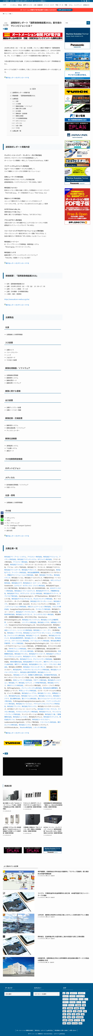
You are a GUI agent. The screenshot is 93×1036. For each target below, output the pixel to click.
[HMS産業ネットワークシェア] (53, 745)
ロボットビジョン (21, 121)
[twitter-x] (82, 1)
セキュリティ (73, 999)
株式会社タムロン (13, 651)
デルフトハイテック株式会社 (42, 659)
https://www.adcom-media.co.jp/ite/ (16, 299)
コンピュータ (80, 996)
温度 (64, 1017)
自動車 (65, 1020)
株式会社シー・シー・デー (42, 630)
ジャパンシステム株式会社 (16, 635)
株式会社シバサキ (43, 622)
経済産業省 (80, 1017)
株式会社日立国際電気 (50, 688)
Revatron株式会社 (26, 727)
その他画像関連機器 (21, 118)
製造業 (70, 1020)
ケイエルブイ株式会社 (43, 609)
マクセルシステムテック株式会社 (27, 711)
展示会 (80, 1011)
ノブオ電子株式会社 (39, 683)
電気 (80, 1023)
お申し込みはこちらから (64, 10)
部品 (69, 1023)
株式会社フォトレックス (29, 696)
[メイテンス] (77, 103)
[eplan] (13, 852)
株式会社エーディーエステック (24, 591)
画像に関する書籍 (21, 108)
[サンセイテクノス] (77, 79)
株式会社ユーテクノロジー (41, 719)
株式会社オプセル (13, 593)
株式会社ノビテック (25, 683)
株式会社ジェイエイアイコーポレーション (37, 633)
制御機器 (70, 1008)
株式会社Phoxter (14, 696)
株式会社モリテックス (51, 717)
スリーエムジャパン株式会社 (39, 641)
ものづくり (73, 993)
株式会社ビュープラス (29, 693)
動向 (64, 1011)
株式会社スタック (30, 638)
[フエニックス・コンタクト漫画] (77, 148)
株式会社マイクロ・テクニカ (47, 709)
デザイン (65, 1002)
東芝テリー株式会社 (21, 664)
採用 (85, 1011)
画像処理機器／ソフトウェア (24, 106)
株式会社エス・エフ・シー (32, 583)
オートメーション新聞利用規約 (25, 1030)
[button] (2, 512)
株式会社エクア (17, 583)
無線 (69, 1017)
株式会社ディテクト (29, 656)
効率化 (82, 1008)
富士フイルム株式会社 (29, 698)
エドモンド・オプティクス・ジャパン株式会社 (29, 585)
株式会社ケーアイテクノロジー (26, 612)
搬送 (69, 1014)
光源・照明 (19, 126)
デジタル (72, 1002)
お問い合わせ (72, 1030)
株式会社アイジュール (50, 557)
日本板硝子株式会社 (50, 675)
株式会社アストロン (16, 564)
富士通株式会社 (15, 698)
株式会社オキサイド (42, 591)
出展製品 (15, 98)
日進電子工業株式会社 (35, 675)
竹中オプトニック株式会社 (17, 648)
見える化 (77, 1020)
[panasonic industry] (77, 48)
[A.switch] (77, 175)
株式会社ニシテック (19, 675)
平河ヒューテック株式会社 (27, 690)
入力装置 (18, 104)
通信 (64, 1023)
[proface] (77, 61)
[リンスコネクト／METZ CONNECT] (77, 112)
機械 (78, 1014)
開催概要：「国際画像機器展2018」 (24, 95)
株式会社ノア (13, 683)
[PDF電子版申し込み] (32, 39)
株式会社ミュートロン (20, 717)
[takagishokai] (77, 166)
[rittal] (77, 88)
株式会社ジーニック (32, 635)
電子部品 (74, 1023)
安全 (74, 1011)
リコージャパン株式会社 (48, 722)
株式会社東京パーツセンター (32, 662)
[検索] (89, 1)
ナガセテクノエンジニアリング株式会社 (36, 669)
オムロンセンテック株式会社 (42, 599)
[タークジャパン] (13, 744)
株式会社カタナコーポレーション (41, 601)
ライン (65, 1005)
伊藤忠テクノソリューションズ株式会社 (20, 575)
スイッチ (65, 999)
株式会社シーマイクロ (14, 633)
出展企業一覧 (16, 131)
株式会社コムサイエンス (24, 614)
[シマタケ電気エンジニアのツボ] (77, 70)
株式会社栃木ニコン (35, 664)
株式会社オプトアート (51, 593)
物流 (73, 1017)
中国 (84, 1005)
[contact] (86, 1)
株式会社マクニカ (45, 711)
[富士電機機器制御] (77, 121)
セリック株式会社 (17, 643)
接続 (64, 1014)
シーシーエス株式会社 (24, 630)
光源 (17, 101)
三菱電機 (78, 1005)
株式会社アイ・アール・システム (15, 557)
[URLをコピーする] (2, 523)
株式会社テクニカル (21, 654)
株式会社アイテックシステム (26, 559)
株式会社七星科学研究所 (28, 672)
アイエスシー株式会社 (34, 557)
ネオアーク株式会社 (39, 680)
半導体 (69, 1011)
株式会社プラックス (13, 706)
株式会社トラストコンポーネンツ (34, 667)
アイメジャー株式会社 (20, 562)
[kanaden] (33, 745)
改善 (73, 1014)
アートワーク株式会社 (19, 572)
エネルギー (82, 993)
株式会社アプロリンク (29, 570)
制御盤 (76, 1008)
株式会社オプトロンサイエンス (22, 599)
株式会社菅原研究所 (16, 638)
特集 (6, 29)
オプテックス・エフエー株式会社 (31, 593)
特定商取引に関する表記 (61, 1030)
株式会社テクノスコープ (37, 654)
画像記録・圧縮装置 (21, 113)
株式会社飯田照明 (33, 572)
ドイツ (79, 1002)
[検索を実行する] (88, 23)
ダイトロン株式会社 (26, 651)
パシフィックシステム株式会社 (31, 688)
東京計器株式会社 (16, 662)
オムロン (65, 996)
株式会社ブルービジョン (24, 704)
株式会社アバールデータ (12, 570)
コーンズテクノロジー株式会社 (43, 614)
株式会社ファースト (44, 693)
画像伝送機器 (19, 116)
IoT (67, 993)
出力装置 (18, 111)
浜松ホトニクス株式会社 (15, 685)
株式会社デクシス (26, 659)
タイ (86, 999)
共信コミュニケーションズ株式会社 (39, 606)
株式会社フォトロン (45, 696)
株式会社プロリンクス (29, 706)
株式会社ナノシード (44, 672)
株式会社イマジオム (45, 575)
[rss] (84, 1)
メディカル (19, 123)
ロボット (71, 1005)
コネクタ (72, 996)
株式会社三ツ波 (50, 714)
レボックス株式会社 (39, 727)
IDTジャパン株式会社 (45, 559)
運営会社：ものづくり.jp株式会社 (44, 1030)
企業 (64, 1008)
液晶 (82, 1014)
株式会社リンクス (25, 725)
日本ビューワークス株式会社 (22, 680)
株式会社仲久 (17, 669)
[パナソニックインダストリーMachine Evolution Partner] (53, 852)
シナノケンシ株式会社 (29, 622)
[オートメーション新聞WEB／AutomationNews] (4, 4)
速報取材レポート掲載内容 (21, 92)
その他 (18, 128)
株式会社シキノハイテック (30, 620)
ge (64, 993)
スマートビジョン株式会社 (20, 641)
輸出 (83, 1020)
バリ (84, 1002)
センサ (81, 999)
